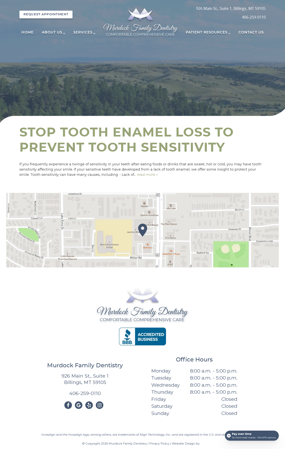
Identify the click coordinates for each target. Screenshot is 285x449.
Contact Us (251, 32)
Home (27, 32)
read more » (147, 175)
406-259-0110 (254, 17)
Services (82, 32)
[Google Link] (78, 405)
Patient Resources (206, 32)
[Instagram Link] (99, 405)
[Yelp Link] (89, 405)
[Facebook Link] (68, 405)
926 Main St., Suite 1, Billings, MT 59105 (231, 8)
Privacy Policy (159, 443)
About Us (52, 32)
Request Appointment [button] (45, 14)
